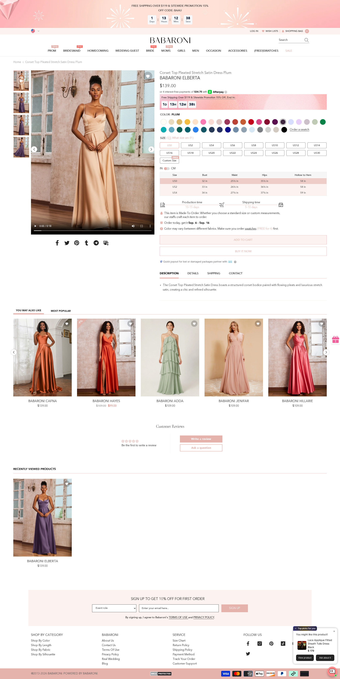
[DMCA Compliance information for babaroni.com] (161, 674)
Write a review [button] (201, 439)
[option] (92, 152)
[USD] (35, 31)
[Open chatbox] (332, 672)
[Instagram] (259, 643)
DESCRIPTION (169, 273)
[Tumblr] (86, 242)
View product (304, 657)
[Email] (106, 242)
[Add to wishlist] (147, 76)
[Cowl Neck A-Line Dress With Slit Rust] (42, 357)
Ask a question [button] (201, 448)
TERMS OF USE (178, 617)
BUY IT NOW (243, 251)
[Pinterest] (76, 242)
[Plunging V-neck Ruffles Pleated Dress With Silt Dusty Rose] (234, 357)
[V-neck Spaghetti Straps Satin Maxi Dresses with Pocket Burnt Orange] (106, 357)
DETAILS (193, 273)
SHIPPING (213, 273)
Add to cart (243, 240)
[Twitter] (67, 242)
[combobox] (290, 40)
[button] (34, 149)
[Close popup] (334, 631)
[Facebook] (57, 242)
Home (17, 62)
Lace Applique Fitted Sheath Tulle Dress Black (320, 644)
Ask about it (325, 657)
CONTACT (235, 273)
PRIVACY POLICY (203, 617)
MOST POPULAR (61, 311)
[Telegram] (96, 242)
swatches (250, 228)
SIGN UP (234, 608)
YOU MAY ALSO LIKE (28, 310)
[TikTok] (283, 643)
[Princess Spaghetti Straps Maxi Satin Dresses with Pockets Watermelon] (297, 357)
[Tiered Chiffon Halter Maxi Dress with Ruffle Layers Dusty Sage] (170, 357)
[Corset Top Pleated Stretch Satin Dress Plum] (42, 518)
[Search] (294, 40)
